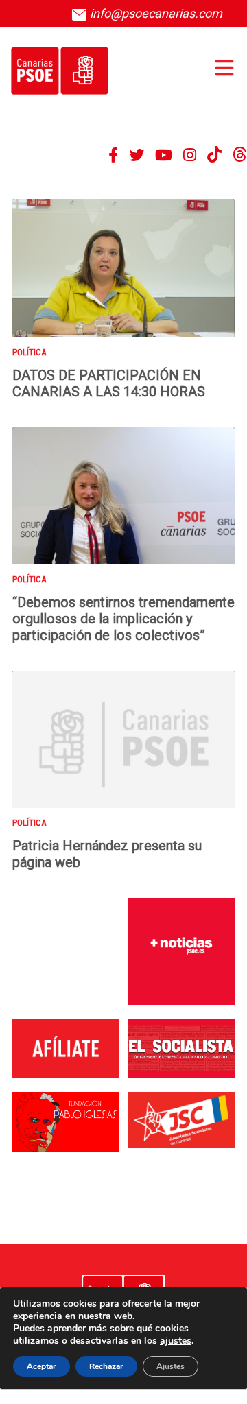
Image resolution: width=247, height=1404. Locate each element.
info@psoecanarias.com (154, 13)
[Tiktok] (214, 155)
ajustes (175, 1341)
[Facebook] (113, 155)
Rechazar (106, 1366)
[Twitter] (136, 155)
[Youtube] (163, 155)
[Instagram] (189, 155)
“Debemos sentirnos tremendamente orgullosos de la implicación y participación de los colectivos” (123, 618)
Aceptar (41, 1366)
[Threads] (240, 155)
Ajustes (170, 1366)
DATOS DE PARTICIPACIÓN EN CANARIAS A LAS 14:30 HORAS (108, 383)
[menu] (224, 68)
